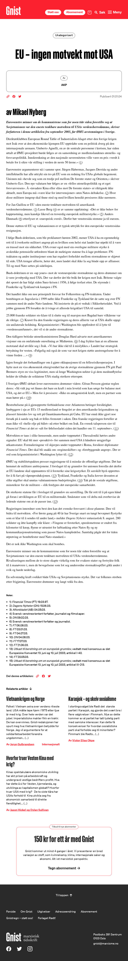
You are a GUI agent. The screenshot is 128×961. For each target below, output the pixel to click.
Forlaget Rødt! (47, 918)
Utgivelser (43, 911)
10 (28, 397)
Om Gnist (26, 911)
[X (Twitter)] (19, 950)
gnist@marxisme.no (105, 943)
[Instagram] (29, 950)
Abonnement (74, 12)
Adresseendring (65, 911)
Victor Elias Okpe (83, 740)
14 (80, 480)
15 (55, 501)
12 (70, 454)
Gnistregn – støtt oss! (19, 918)
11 (116, 428)
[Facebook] (8, 950)
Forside (11, 911)
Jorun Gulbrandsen (22, 744)
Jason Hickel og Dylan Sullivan (29, 810)
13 (54, 475)
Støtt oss (53, 12)
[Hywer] (13, 10)
